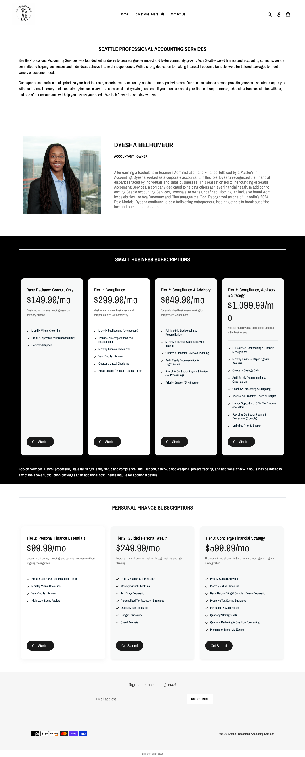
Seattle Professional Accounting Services (251, 734)
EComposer (157, 753)
